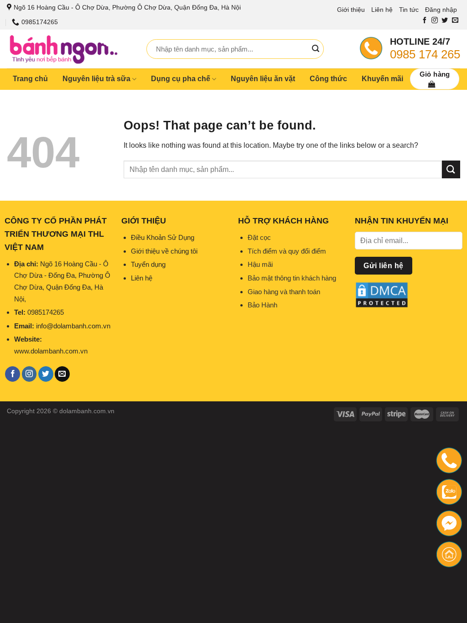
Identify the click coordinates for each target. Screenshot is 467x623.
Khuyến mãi (382, 79)
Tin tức (409, 9)
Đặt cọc (259, 237)
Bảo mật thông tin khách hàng (292, 278)
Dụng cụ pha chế (180, 79)
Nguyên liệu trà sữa (96, 79)
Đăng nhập (441, 9)
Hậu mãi (260, 264)
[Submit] (315, 49)
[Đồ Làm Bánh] (70, 49)
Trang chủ (30, 79)
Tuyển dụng (148, 264)
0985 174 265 (425, 54)
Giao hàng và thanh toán (284, 292)
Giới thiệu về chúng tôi (164, 251)
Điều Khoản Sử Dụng (162, 237)
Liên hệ (382, 9)
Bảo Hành (262, 305)
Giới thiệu (351, 9)
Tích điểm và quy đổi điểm (287, 251)
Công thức (328, 79)
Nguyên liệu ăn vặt (263, 79)
